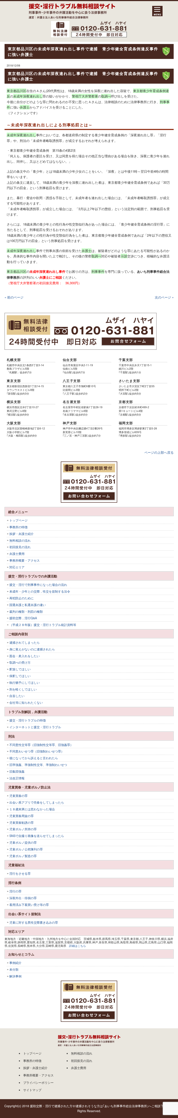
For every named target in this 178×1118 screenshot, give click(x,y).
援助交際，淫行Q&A (23, 618)
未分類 (13, 969)
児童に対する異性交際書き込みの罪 (33, 922)
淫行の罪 (15, 891)
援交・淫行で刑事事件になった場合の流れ (38, 584)
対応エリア (17, 567)
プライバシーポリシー (38, 1082)
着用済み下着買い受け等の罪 (29, 904)
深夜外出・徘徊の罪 (23, 898)
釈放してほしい (20, 669)
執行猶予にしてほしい (24, 682)
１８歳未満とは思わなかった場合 (32, 809)
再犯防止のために (21, 598)
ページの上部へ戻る (159, 452)
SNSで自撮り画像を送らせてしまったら (36, 836)
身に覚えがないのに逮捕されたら (32, 649)
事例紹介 (15, 962)
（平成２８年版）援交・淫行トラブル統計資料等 (42, 624)
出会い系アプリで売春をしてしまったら (36, 802)
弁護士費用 (17, 553)
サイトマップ (32, 1090)
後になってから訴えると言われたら (33, 758)
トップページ (18, 520)
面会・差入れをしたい (24, 656)
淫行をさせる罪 (20, 873)
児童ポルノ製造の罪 (23, 856)
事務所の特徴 (18, 527)
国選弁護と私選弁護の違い (27, 605)
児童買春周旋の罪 (21, 816)
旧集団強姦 (17, 771)
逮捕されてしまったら (24, 642)
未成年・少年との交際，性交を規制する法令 (39, 591)
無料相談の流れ (20, 540)
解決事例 (15, 976)
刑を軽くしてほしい (23, 689)
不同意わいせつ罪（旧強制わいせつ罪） (36, 751)
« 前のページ (14, 297)
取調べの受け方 (20, 662)
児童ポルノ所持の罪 (23, 829)
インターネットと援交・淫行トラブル (35, 727)
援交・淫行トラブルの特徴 (27, 720)
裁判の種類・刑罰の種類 (26, 611)
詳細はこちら (77, 946)
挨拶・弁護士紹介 (21, 533)
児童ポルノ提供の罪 (23, 842)
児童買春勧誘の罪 (21, 822)
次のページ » (164, 297)
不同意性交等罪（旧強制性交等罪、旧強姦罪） (41, 745)
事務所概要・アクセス (24, 560)
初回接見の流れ (20, 547)
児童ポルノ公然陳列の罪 (26, 849)
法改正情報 (17, 778)
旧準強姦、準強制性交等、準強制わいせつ (38, 764)
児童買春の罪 (18, 795)
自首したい (17, 696)
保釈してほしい (20, 676)
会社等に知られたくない (26, 702)
